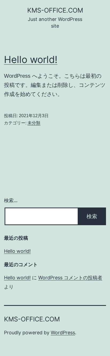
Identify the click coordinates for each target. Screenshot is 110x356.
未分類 (34, 123)
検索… (11, 200)
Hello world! (30, 59)
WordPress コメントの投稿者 (70, 277)
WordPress (63, 332)
